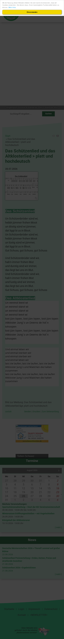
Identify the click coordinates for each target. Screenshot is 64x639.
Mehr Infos (12, 7)
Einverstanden (32, 12)
